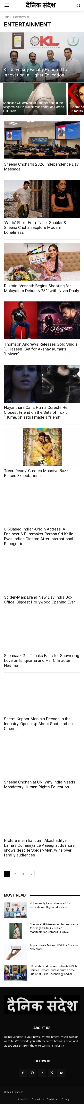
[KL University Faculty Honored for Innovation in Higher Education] (42, 57)
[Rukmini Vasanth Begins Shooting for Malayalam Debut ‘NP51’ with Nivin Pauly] (42, 262)
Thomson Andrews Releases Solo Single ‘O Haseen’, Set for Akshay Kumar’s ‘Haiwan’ (41, 349)
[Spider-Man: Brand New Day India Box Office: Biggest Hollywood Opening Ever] (42, 573)
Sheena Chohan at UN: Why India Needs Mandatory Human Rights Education (39, 784)
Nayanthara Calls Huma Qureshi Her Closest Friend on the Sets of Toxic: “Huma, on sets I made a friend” (36, 412)
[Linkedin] (42, 1073)
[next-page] (31, 874)
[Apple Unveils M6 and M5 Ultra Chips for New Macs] (15, 952)
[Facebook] (23, 1073)
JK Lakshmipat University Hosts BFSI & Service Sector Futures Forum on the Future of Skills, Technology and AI (53, 970)
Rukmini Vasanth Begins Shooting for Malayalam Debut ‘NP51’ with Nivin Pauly (41, 288)
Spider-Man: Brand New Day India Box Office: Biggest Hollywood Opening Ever (39, 599)
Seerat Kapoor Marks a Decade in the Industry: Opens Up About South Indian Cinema (38, 724)
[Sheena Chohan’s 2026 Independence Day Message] (42, 140)
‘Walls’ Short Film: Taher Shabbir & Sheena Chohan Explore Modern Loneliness (35, 227)
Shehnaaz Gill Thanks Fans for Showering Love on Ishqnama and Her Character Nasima (41, 660)
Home (7, 16)
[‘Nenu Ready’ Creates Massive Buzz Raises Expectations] (42, 447)
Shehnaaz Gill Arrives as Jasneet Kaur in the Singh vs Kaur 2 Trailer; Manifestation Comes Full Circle (54, 928)
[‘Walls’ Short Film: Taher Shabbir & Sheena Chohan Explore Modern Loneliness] (42, 199)
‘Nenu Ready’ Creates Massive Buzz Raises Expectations (36, 473)
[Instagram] (32, 1073)
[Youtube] (61, 1073)
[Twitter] (51, 1073)
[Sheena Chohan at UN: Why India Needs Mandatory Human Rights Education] (42, 758)
